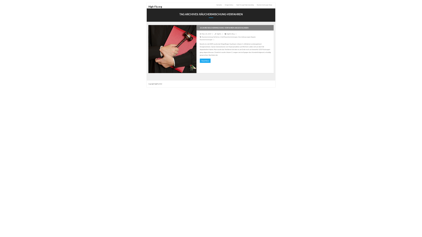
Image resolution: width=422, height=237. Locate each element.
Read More (205, 61)
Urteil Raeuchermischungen (228, 37)
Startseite (219, 5)
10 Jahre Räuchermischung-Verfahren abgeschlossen (224, 28)
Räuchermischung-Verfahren (211, 37)
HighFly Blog (231, 34)
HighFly (219, 34)
